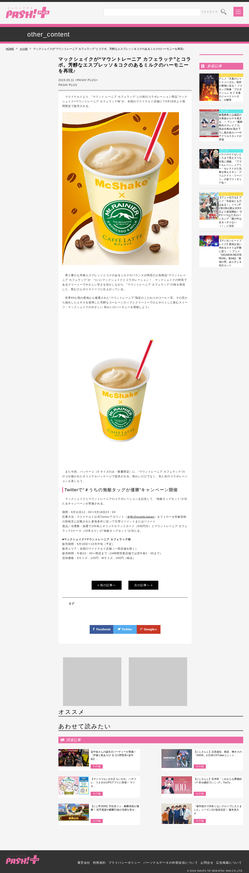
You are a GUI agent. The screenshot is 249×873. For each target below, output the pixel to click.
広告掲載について (229, 862)
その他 (23, 48)
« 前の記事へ (106, 585)
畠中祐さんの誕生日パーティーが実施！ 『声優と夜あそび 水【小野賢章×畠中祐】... (113, 755)
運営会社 (83, 862)
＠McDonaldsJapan (140, 516)
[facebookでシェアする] (101, 631)
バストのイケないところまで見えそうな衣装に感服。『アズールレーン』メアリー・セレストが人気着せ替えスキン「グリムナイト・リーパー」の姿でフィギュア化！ (230, 168)
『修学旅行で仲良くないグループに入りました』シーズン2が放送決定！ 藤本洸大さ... (218, 810)
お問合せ (207, 862)
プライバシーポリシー (125, 862)
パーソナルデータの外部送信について (170, 862)
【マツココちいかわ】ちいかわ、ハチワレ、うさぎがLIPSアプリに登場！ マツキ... (113, 782)
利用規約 (99, 862)
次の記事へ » (143, 585)
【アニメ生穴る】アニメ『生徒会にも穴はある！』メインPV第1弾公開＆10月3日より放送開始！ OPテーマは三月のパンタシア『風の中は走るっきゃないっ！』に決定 (230, 211)
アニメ (224, 75)
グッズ (224, 111)
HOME (10, 48)
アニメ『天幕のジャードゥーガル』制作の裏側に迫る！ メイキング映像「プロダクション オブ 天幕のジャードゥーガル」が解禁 (230, 89)
